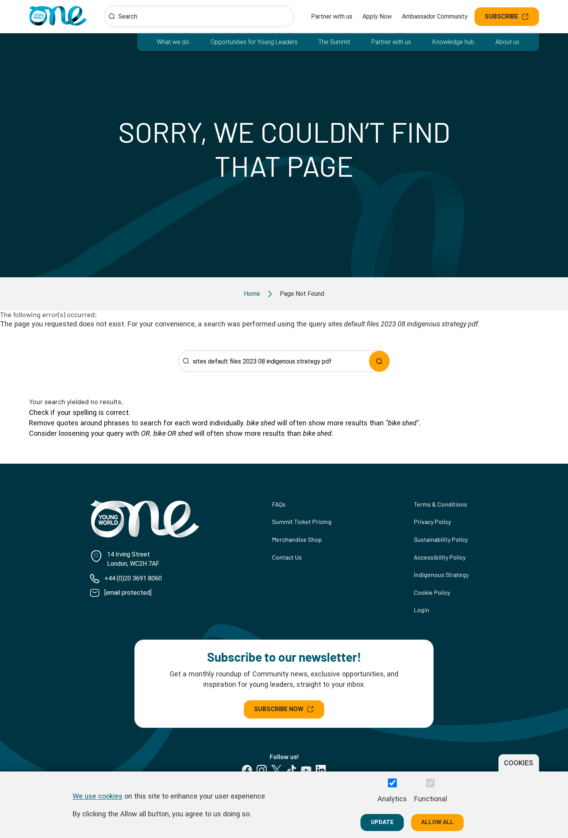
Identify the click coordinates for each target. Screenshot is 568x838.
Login (421, 609)
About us (507, 42)
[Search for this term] (379, 361)
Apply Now (377, 16)
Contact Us (287, 557)
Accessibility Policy (440, 557)
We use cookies (97, 796)
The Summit (334, 42)
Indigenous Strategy (441, 574)
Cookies (518, 763)
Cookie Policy (432, 592)
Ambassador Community (435, 16)
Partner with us (331, 16)
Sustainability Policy (441, 539)
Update (382, 822)
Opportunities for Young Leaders (254, 42)
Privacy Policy (432, 521)
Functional (430, 798)
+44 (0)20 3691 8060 (133, 578)
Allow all (437, 822)
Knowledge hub (453, 42)
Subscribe (501, 16)
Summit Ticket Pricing (302, 521)
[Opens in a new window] (247, 770)
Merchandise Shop (297, 539)
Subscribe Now (278, 709)
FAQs (279, 504)
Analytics (392, 798)
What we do (173, 42)
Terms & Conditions (440, 504)
